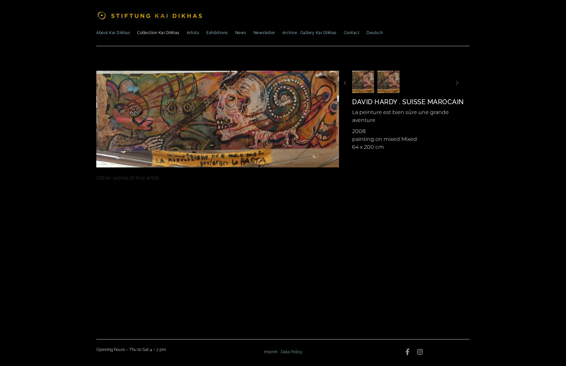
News (240, 32)
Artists (193, 32)
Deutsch (375, 32)
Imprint (270, 351)
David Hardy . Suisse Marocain (408, 102)
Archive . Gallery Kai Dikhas (309, 32)
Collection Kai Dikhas (158, 32)
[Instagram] (419, 351)
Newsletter (264, 32)
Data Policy (291, 351)
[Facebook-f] (407, 351)
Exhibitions (217, 32)
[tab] (127, 178)
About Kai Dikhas (113, 32)
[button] (345, 83)
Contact (352, 32)
